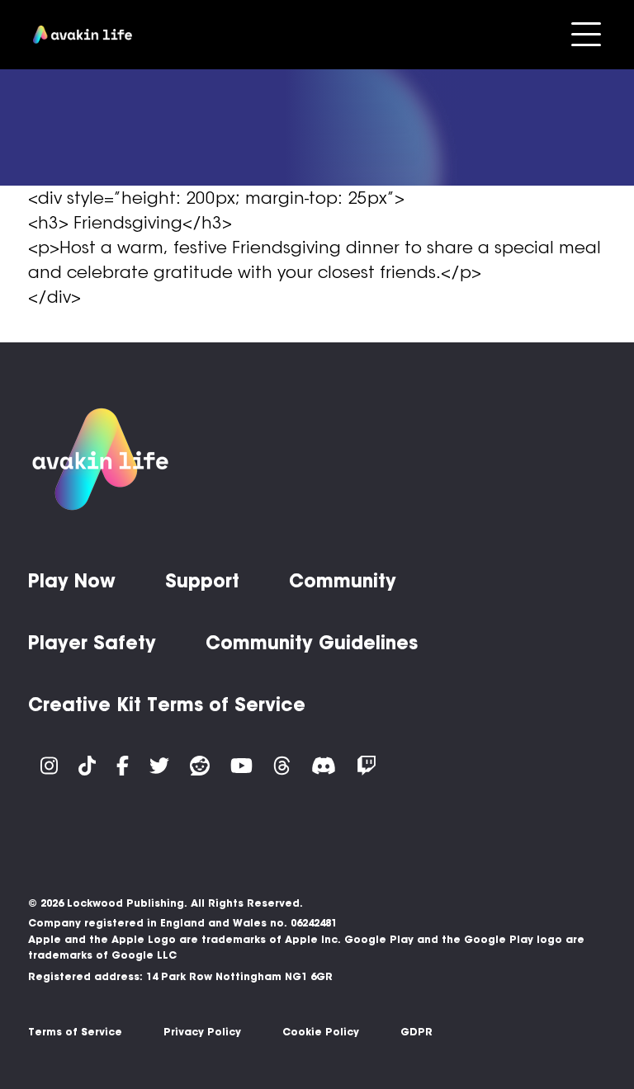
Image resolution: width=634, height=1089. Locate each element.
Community (342, 580)
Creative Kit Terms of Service (166, 704)
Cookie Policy (320, 1031)
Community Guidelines (312, 642)
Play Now (72, 580)
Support (202, 580)
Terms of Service (75, 1031)
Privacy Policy (202, 1031)
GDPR (416, 1031)
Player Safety (92, 642)
